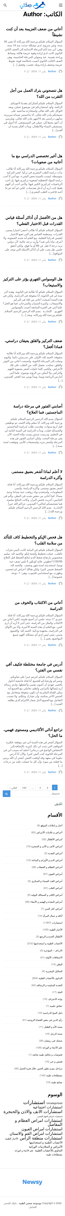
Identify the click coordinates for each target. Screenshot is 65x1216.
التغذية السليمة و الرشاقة (49, 985)
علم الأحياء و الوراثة (52, 1047)
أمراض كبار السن (53, 908)
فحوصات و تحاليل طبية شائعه (47, 1054)
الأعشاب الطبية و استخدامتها (48, 943)
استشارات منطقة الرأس (41, 1138)
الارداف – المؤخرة (53, 950)
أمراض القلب (55, 888)
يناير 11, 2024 (38, 71)
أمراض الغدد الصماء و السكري (47, 881)
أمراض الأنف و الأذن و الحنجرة (46, 846)
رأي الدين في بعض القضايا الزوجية (44, 1020)
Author (52, 71)
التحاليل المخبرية (54, 971)
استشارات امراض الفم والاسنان (36, 1133)
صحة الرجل (56, 1033)
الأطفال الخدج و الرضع (51, 936)
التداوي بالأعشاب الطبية (50, 978)
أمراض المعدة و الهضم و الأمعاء (46, 901)
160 (24, 787)
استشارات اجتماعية (47, 1107)
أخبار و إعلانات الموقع (51, 825)
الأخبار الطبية (55, 929)
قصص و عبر (56, 1061)
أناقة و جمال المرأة (52, 915)
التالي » (13, 787)
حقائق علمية (56, 1006)
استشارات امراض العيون (41, 1128)
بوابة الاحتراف (55, 999)
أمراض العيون (55, 874)
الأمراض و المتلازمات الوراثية (45, 1146)
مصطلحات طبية (54, 1075)
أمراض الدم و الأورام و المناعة (47, 860)
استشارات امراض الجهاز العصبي (49, 1116)
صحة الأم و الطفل (53, 1026)
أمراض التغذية (55, 853)
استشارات (57, 922)
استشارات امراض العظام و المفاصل (38, 1122)
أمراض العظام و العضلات (49, 867)
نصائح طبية (56, 1082)
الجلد (59, 992)
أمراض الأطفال (54, 839)
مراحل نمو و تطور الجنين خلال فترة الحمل (40, 1068)
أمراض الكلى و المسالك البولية (46, 894)
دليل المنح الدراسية (52, 1012)
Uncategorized (54, 1103)
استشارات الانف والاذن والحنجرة (32, 1111)
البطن (59, 964)
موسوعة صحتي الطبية (30, 1203)
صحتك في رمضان (53, 1040)
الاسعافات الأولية (53, 957)
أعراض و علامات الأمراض (49, 832)
